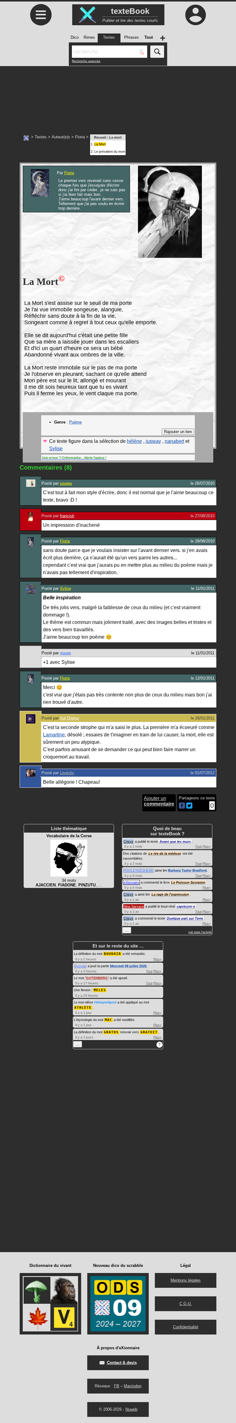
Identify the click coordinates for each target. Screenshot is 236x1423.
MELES (100, 990)
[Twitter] (189, 807)
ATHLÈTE (83, 1008)
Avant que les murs (175, 841)
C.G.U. (185, 1303)
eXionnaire (131, 882)
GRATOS (111, 1032)
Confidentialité (185, 1327)
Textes (41, 137)
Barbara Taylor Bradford (187, 870)
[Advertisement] (118, 97)
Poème (75, 422)
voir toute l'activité (200, 932)
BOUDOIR (112, 954)
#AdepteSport (105, 1002)
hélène (134, 441)
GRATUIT (149, 1032)
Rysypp (80, 966)
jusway (153, 441)
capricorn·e (186, 906)
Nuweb (131, 1409)
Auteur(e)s (61, 137)
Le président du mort (109, 151)
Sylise (56, 448)
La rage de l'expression (170, 894)
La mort (115, 137)
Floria (80, 137)
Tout (198, 846)
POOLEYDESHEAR (138, 870)
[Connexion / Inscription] (195, 14)
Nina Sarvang (134, 906)
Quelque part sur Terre (185, 918)
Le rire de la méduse (164, 853)
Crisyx (128, 841)
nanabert (174, 441)
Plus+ (207, 846)
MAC (108, 1020)
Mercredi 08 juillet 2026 (128, 966)
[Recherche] (157, 51)
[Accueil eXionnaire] (26, 137)
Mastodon (132, 1386)
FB (116, 1386)
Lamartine (54, 734)
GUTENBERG (97, 978)
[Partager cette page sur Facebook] (182, 806)
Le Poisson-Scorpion (188, 882)
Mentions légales (186, 1280)
